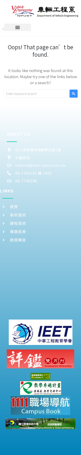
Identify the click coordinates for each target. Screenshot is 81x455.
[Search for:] (35, 93)
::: (3, 28)
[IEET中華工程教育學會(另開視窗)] (40, 332)
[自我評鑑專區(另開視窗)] (40, 423)
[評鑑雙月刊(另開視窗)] (40, 358)
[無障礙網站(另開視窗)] (40, 376)
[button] (17, 27)
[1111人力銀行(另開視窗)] (40, 405)
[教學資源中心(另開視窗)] (40, 388)
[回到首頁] (45, 10)
